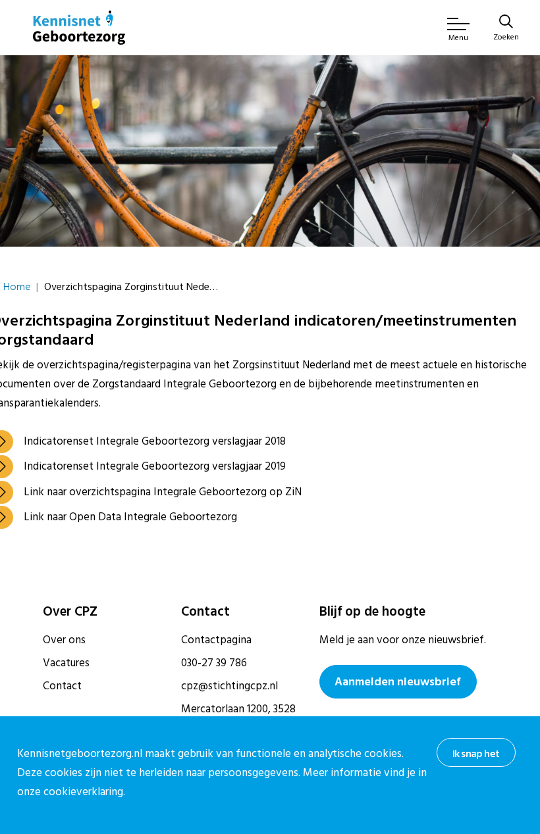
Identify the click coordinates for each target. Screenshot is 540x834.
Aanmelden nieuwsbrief (398, 681)
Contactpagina (216, 640)
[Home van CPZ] (79, 28)
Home (17, 286)
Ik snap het (475, 753)
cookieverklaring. (84, 792)
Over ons (64, 640)
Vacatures (66, 663)
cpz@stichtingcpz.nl (229, 686)
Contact (62, 686)
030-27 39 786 (214, 663)
